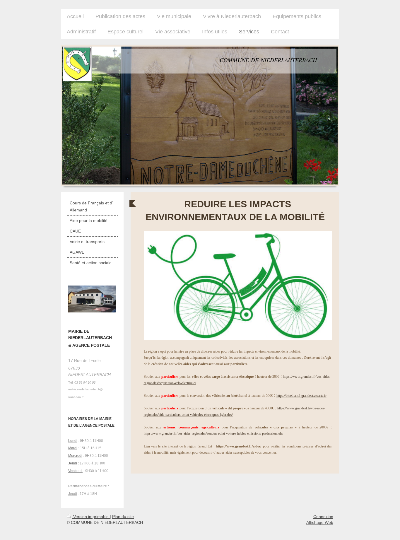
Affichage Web (319, 522)
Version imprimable (91, 516)
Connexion (323, 516)
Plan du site (123, 516)
